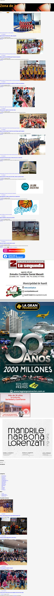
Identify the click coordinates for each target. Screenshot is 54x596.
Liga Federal (3, 483)
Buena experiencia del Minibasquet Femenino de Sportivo (8, 53)
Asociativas (3, 477)
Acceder (3, 493)
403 (11, 247)
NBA (2, 486)
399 (6, 247)
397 (4, 247)
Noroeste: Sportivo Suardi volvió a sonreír (6, 240)
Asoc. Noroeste (4, 476)
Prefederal (3, 488)
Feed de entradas (4, 494)
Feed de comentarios (5, 495)
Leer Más (1, 60)
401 (9, 247)
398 (5, 247)
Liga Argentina (4, 481)
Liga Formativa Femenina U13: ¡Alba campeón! (6, 32)
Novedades (3, 487)
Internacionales (4, 479)
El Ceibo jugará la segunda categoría (6, 567)
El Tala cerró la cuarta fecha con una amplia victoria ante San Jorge (11, 592)
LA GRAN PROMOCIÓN (5, 480)
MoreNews (15, 595)
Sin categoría (3, 34)
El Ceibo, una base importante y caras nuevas (8, 537)
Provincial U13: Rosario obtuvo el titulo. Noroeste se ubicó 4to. (9, 154)
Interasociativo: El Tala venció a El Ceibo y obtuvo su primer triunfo (9, 173)
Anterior (1, 247)
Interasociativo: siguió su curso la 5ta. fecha (6, 106)
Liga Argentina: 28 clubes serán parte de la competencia (8, 193)
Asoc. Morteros (4, 475)
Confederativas (4, 478)
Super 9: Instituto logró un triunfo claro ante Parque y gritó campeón (12, 131)
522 (13, 247)
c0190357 (2, 37)
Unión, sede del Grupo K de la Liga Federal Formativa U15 (10, 515)
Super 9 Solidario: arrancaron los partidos (6, 214)
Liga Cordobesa (4, 482)
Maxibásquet (3, 485)
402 (10, 247)
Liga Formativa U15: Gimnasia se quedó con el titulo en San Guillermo (10, 80)
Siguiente (15, 247)
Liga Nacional (4, 484)
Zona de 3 (8, 5)
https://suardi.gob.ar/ (27, 299)
